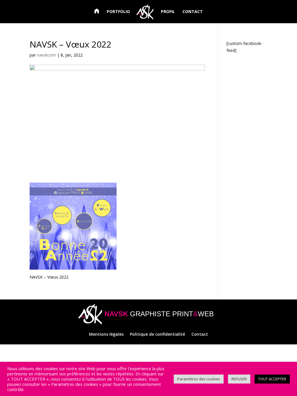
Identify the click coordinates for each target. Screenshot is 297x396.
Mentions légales (106, 334)
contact (192, 12)
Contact (199, 334)
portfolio (118, 12)
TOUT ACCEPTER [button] (272, 379)
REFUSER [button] (239, 379)
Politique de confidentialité (157, 334)
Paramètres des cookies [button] (198, 379)
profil (168, 12)
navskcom (46, 55)
